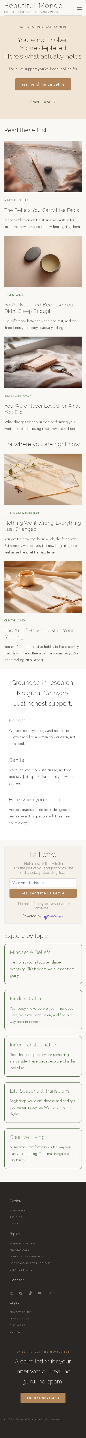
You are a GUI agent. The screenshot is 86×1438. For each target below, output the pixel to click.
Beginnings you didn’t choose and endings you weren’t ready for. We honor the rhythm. (42, 1107)
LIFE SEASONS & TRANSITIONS (22, 513)
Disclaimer (18, 1325)
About (14, 1223)
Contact (16, 1332)
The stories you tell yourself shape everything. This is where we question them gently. (42, 969)
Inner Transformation (34, 1045)
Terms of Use (19, 1318)
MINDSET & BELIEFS (16, 200)
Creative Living (27, 1137)
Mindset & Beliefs (30, 952)
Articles (16, 1217)
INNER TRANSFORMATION (19, 396)
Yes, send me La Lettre (43, 84)
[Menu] (79, 7)
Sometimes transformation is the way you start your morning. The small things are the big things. (42, 1153)
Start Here (18, 1210)
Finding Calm (25, 998)
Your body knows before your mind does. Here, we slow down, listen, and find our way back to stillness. (42, 1015)
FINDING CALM (13, 295)
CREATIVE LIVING (14, 621)
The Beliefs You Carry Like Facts (41, 210)
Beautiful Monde (33, 5)
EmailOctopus (55, 916)
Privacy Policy (21, 1312)
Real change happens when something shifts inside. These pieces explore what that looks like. (42, 1061)
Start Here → (43, 102)
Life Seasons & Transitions (40, 1091)
